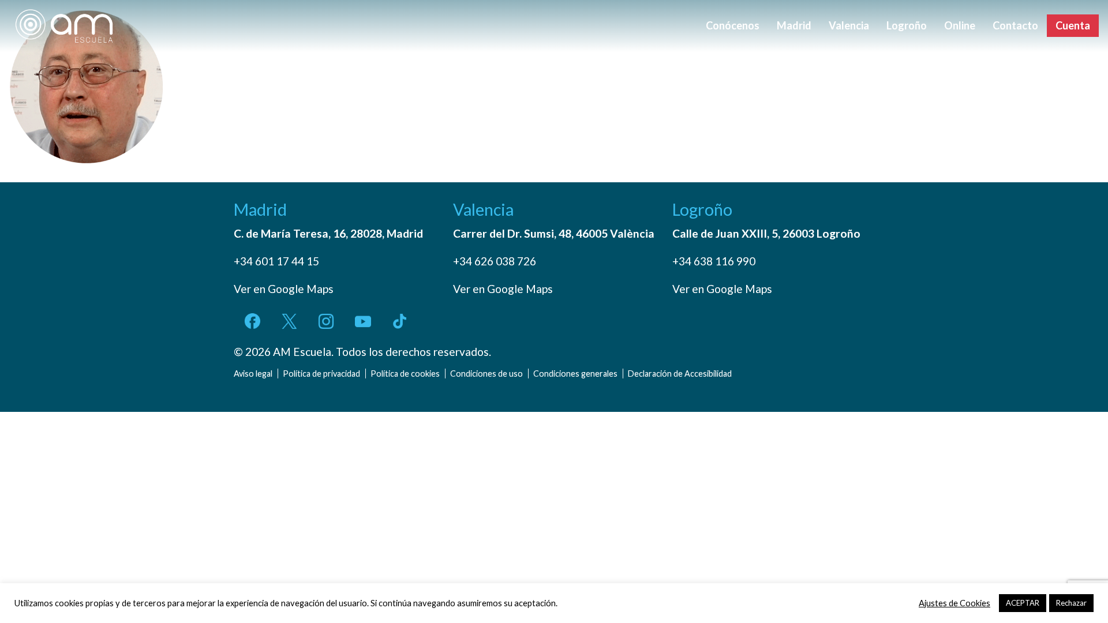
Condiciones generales (575, 373)
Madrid (794, 25)
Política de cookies (405, 373)
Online (959, 25)
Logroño (906, 25)
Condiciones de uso (486, 373)
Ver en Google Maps (284, 288)
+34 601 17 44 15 (276, 261)
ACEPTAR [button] (1022, 602)
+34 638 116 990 (713, 261)
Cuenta (1072, 25)
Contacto (1015, 25)
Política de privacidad (321, 373)
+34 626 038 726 (494, 261)
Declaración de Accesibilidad (680, 373)
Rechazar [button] (1071, 602)
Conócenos (732, 25)
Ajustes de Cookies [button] (954, 603)
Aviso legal (253, 373)
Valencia (849, 25)
